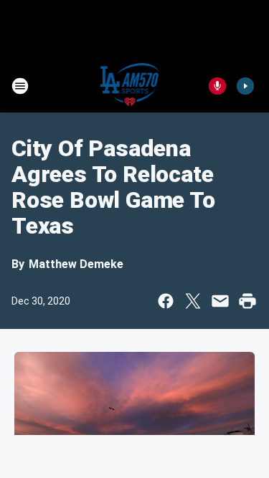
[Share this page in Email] (220, 301)
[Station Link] (130, 86)
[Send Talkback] (217, 86)
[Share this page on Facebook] (166, 301)
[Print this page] (247, 301)
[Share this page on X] (193, 301)
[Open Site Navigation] (20, 86)
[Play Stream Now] (245, 86)
